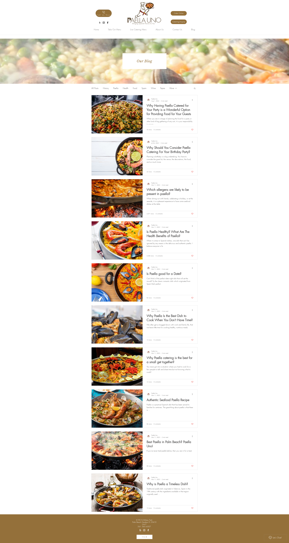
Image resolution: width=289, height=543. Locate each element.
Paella (115, 88)
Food (135, 88)
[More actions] (193, 100)
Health (125, 88)
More (172, 88)
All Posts (94, 88)
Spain (144, 88)
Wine (153, 88)
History (106, 88)
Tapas (162, 88)
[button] (195, 88)
